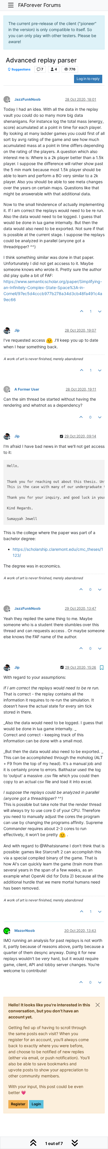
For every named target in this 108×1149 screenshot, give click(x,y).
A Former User (26, 389)
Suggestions (21, 69)
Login (36, 1104)
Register (18, 1104)
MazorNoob (24, 930)
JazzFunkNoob (27, 99)
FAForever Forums (39, 5)
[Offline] (8, 330)
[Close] (97, 1005)
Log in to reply (88, 79)
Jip (17, 330)
